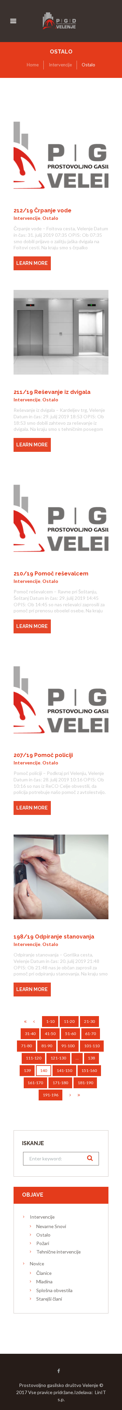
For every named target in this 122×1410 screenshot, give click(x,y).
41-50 (50, 1033)
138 (91, 1057)
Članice (44, 1273)
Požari (42, 1243)
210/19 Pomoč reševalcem (51, 573)
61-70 (90, 1033)
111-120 (33, 1057)
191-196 (50, 1094)
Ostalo (50, 218)
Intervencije (60, 64)
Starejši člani (49, 1299)
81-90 (46, 1045)
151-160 (89, 1070)
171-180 (60, 1082)
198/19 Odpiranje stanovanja (54, 936)
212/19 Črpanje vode (43, 210)
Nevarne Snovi (51, 1226)
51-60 (70, 1033)
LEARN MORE (32, 263)
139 (27, 1070)
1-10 (50, 1021)
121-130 (58, 1057)
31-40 (30, 1033)
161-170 (35, 1082)
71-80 (26, 1045)
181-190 (85, 1082)
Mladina (44, 1281)
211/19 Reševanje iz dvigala (52, 392)
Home (33, 64)
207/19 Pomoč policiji (43, 755)
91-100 (68, 1045)
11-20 (69, 1021)
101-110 (92, 1045)
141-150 (64, 1070)
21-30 (89, 1021)
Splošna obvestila (54, 1290)
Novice (37, 1263)
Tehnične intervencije (58, 1252)
